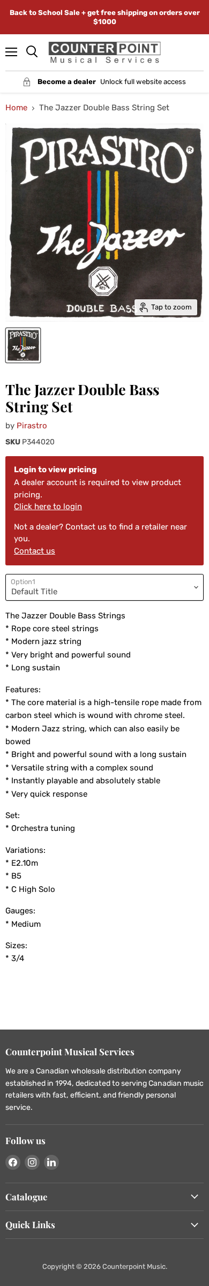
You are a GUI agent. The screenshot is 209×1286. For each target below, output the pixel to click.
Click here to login (48, 506)
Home (16, 107)
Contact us (34, 551)
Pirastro (32, 425)
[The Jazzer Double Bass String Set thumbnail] (23, 345)
